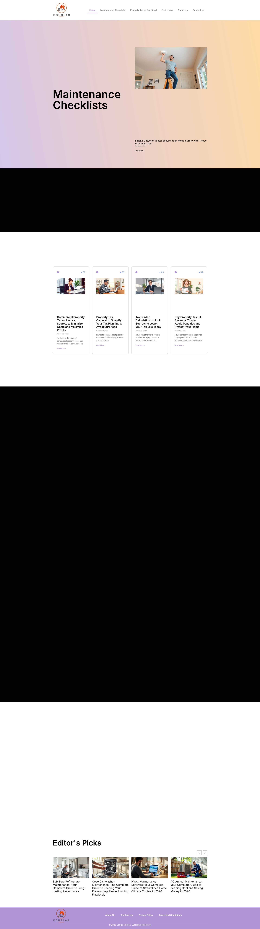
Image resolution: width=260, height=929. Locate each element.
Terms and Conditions (170, 915)
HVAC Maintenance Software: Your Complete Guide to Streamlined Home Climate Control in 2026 (149, 886)
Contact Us (198, 10)
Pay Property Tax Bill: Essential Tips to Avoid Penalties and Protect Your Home (188, 321)
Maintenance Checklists (112, 10)
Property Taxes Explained (143, 10)
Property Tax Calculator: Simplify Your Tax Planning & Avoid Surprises (109, 321)
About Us (183, 10)
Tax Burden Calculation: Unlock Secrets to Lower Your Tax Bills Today (148, 321)
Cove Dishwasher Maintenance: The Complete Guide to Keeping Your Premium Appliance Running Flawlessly (110, 888)
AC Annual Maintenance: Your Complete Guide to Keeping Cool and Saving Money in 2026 (187, 886)
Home (92, 10)
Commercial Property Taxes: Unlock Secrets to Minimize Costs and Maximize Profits (71, 323)
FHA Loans (167, 10)
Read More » (139, 151)
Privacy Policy (146, 915)
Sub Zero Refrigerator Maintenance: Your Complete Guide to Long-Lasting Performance (69, 886)
